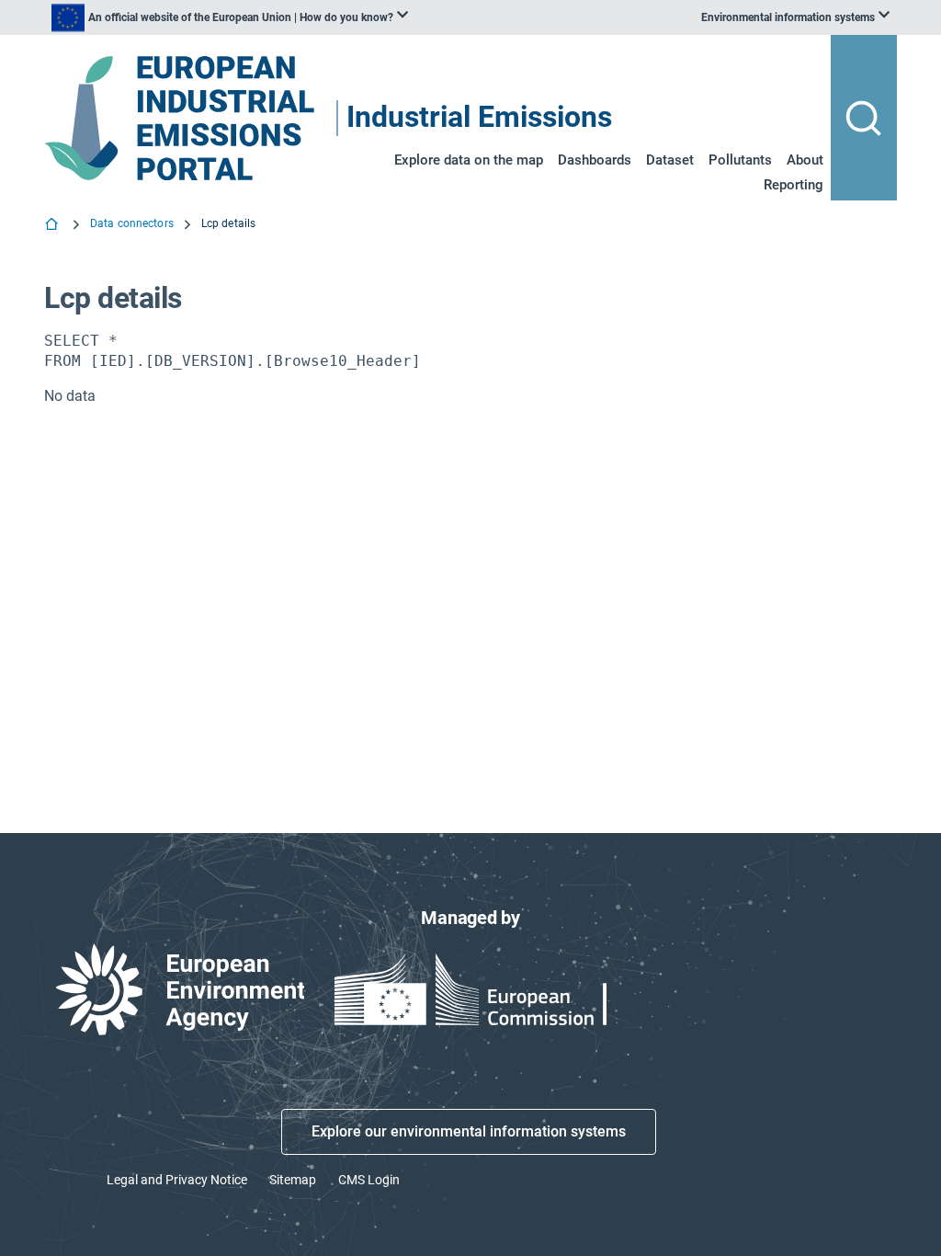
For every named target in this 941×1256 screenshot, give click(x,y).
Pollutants (740, 160)
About (805, 160)
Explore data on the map (468, 160)
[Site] (181, 118)
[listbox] (229, 17)
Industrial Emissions (479, 118)
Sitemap (292, 1179)
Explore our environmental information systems (469, 1131)
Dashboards (594, 160)
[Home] (53, 226)
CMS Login (369, 1179)
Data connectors (132, 223)
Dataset (670, 160)
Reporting (793, 185)
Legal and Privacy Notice (177, 1179)
